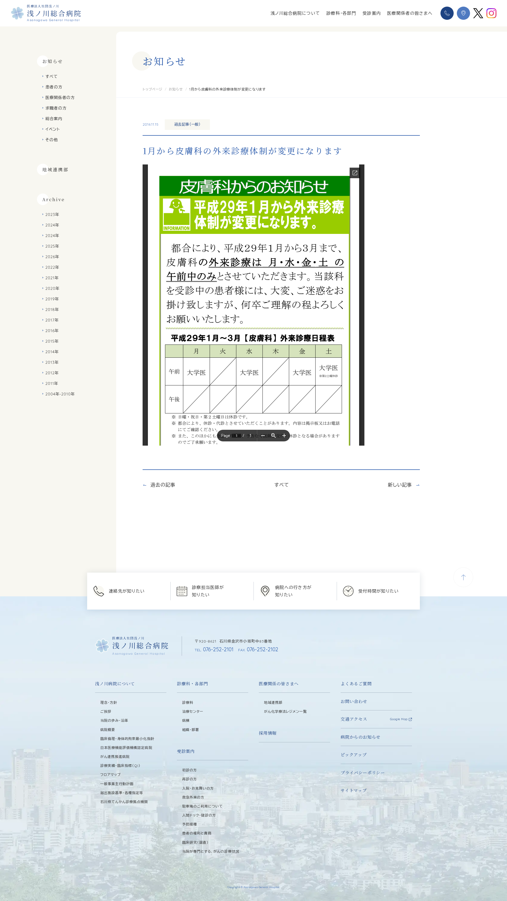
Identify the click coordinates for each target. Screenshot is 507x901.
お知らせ (176, 89)
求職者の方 (56, 108)
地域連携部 (55, 169)
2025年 (52, 246)
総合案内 (53, 118)
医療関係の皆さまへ (279, 684)
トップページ (152, 89)
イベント (52, 129)
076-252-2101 (214, 649)
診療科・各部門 (341, 13)
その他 (51, 139)
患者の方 (53, 86)
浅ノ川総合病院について (295, 13)
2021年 (52, 277)
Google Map (399, 719)
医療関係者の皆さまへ (410, 13)
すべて (51, 76)
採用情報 (267, 733)
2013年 (52, 362)
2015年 (52, 341)
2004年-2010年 (60, 394)
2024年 (52, 225)
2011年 (51, 383)
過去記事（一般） (187, 124)
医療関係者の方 (60, 97)
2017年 (52, 320)
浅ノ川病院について (115, 684)
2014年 (52, 351)
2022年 (52, 267)
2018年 (52, 309)
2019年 (52, 298)
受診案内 (372, 13)
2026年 (52, 256)
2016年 (52, 330)
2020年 (52, 288)
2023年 (52, 214)
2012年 (52, 372)
